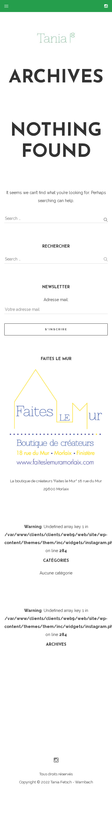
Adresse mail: (56, 299)
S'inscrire (56, 329)
